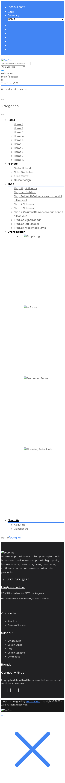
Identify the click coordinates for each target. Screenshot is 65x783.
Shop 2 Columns (24, 204)
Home (11, 120)
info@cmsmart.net (13, 587)
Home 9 (18, 156)
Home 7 (19, 148)
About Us (13, 520)
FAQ (10, 648)
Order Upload (22, 168)
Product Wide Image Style (30, 228)
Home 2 (18, 128)
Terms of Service (17, 625)
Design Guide (15, 644)
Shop (11, 184)
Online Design (22, 180)
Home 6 (19, 144)
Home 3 (18, 132)
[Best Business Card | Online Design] (6, 60)
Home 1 (18, 124)
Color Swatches (23, 172)
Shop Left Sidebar (25, 192)
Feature (13, 164)
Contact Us (21, 529)
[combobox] (15, 63)
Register (13, 76)
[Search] (2, 70)
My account (14, 641)
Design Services (16, 652)
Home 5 (19, 140)
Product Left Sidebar (26, 224)
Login (4, 76)
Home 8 (19, 152)
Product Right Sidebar (27, 220)
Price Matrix (21, 176)
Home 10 (19, 160)
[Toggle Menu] (2, 114)
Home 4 (19, 136)
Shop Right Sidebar (25, 188)
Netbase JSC (33, 701)
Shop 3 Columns (24, 208)
